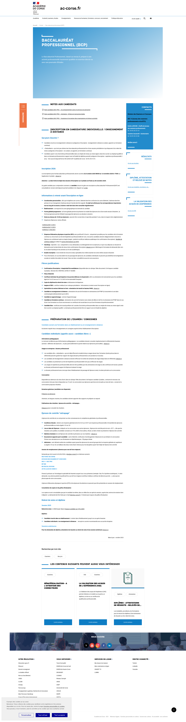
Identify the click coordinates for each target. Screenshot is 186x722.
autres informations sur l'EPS (70, 242)
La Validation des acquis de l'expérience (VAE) (92, 584)
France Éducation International (27, 697)
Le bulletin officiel (23, 672)
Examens (47, 556)
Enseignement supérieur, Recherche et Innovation (33, 691)
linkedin (109, 645)
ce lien (86, 188)
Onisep (20, 685)
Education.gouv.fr (23, 663)
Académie (36, 18)
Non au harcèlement (24, 675)
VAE (85, 575)
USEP (58, 685)
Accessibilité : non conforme (160, 716)
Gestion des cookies (145, 716)
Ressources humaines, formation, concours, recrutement (91, 18)
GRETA (58, 697)
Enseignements (66, 18)
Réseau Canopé (61, 678)
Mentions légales (115, 716)
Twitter (135, 663)
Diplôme (119, 594)
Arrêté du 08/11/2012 (49, 225)
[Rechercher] (144, 19)
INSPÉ (58, 694)
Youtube (135, 669)
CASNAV (59, 675)
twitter (86, 645)
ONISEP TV (98, 669)
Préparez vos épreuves (48, 394)
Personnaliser (26, 715)
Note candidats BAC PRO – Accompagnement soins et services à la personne (67, 110)
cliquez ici (58, 176)
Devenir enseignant (24, 669)
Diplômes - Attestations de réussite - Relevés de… (127, 604)
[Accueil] (42, 8)
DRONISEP (59, 672)
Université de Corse (62, 688)
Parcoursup (21, 688)
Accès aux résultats (133, 163)
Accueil (35, 25)
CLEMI (20, 682)
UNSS (58, 682)
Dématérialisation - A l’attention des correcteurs (55, 585)
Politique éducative (117, 18)
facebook (103, 645)
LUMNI (97, 672)
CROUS (58, 691)
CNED (20, 678)
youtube (92, 645)
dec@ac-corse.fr (72, 454)
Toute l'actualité (61, 663)
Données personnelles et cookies (54, 706)
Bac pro (60, 556)
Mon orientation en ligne (102, 666)
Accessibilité (150, 18)
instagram (97, 645)
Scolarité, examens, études (50, 18)
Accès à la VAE (132, 211)
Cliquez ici (45, 408)
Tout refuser (42, 715)
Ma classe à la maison (101, 663)
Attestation (132, 594)
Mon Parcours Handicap (25, 694)
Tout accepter (59, 715)
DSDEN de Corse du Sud (63, 666)
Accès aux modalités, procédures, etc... (138, 187)
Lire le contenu (58, 622)
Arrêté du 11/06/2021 (49, 230)
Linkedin (135, 666)
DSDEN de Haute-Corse (63, 669)
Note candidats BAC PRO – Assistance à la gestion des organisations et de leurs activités (70, 118)
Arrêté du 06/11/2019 (49, 227)
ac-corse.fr (70, 8)
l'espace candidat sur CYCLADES (74, 509)
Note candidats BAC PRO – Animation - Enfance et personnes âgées (64, 114)
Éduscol (20, 666)
